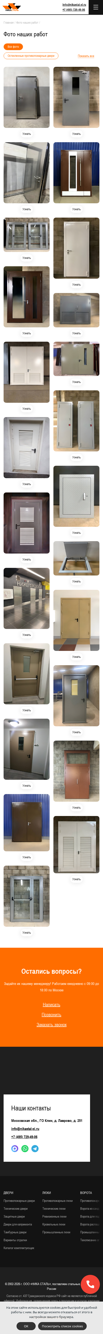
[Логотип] (11, 7)
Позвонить (51, 1014)
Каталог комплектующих (19, 1248)
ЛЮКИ (46, 1193)
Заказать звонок (52, 1024)
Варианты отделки (15, 1240)
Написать (51, 1004)
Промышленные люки (56, 1232)
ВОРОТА (86, 1193)
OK (26, 1326)
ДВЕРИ (8, 1193)
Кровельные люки (53, 1224)
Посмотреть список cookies (62, 1326)
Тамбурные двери (15, 1232)
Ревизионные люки (54, 1216)
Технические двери (16, 1208)
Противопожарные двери (19, 1201)
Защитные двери (14, 1216)
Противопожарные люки (57, 1201)
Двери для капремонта (18, 1224)
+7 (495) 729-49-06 (74, 9)
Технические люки (53, 1208)
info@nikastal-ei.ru (74, 4)
